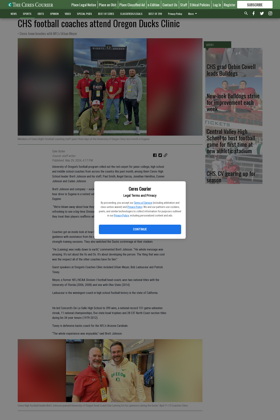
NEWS (14, 14)
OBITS (41, 14)
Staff (183, 4)
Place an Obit (107, 4)
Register (229, 4)
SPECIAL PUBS (84, 14)
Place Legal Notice (83, 4)
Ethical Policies (200, 4)
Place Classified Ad (132, 4)
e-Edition (153, 4)
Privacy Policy (134, 206)
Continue (140, 229)
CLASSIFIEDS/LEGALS (131, 14)
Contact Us (169, 4)
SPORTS (27, 14)
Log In (217, 4)
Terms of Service (143, 202)
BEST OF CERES (106, 14)
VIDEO (68, 14)
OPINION (54, 14)
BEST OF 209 (155, 14)
